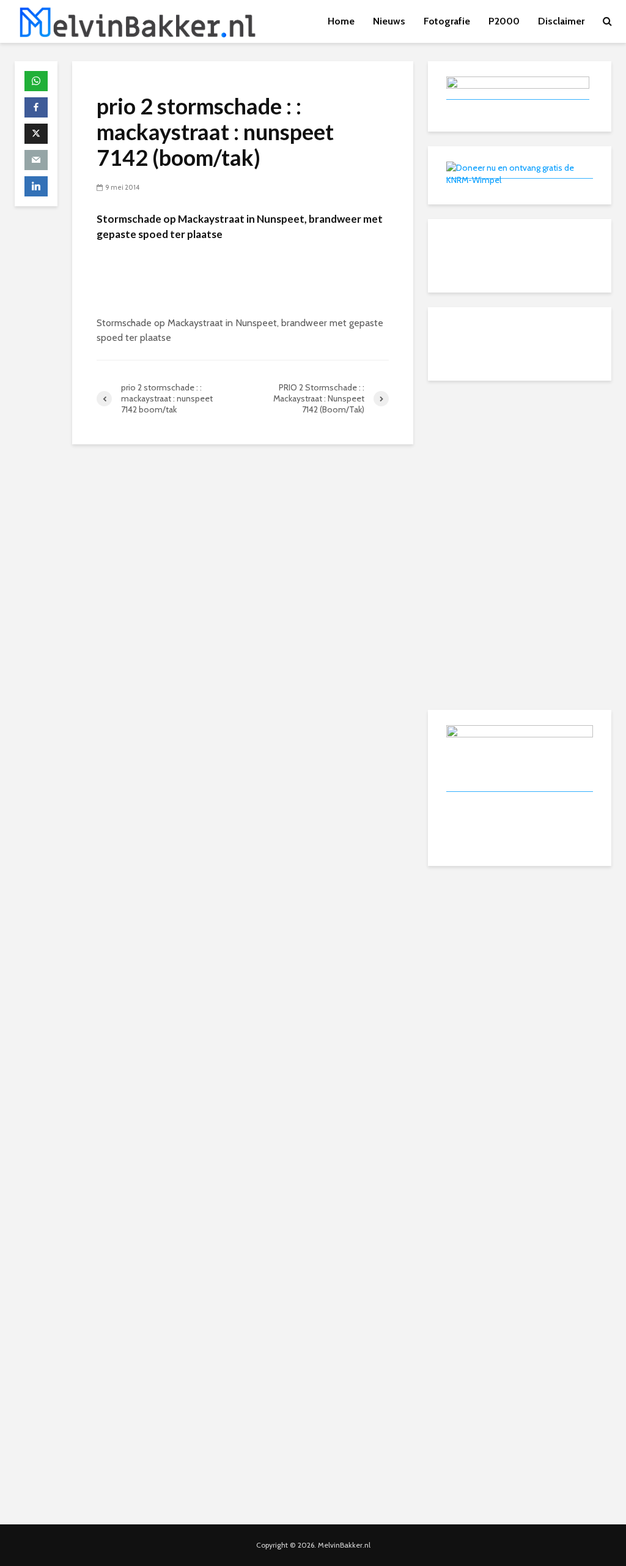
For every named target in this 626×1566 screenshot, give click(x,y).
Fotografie (447, 21)
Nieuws (389, 21)
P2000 (504, 21)
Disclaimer (561, 21)
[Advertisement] (519, 471)
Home (341, 21)
